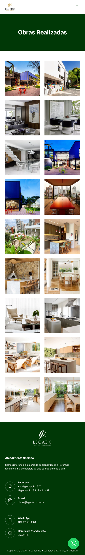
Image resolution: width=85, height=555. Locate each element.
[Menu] (78, 7)
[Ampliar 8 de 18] (75, 184)
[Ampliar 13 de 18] (35, 303)
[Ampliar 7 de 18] (35, 184)
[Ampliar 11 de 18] (35, 264)
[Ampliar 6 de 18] (75, 145)
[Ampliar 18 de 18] (75, 382)
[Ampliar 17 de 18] (35, 382)
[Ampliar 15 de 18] (35, 343)
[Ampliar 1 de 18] (35, 66)
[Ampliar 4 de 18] (75, 105)
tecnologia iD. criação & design (61, 550)
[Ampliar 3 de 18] (35, 105)
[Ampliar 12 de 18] (75, 264)
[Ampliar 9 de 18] (35, 224)
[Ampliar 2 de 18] (75, 66)
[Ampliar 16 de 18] (75, 343)
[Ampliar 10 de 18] (75, 224)
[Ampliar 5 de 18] (35, 145)
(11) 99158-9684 (27, 522)
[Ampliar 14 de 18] (75, 303)
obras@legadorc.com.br (31, 502)
